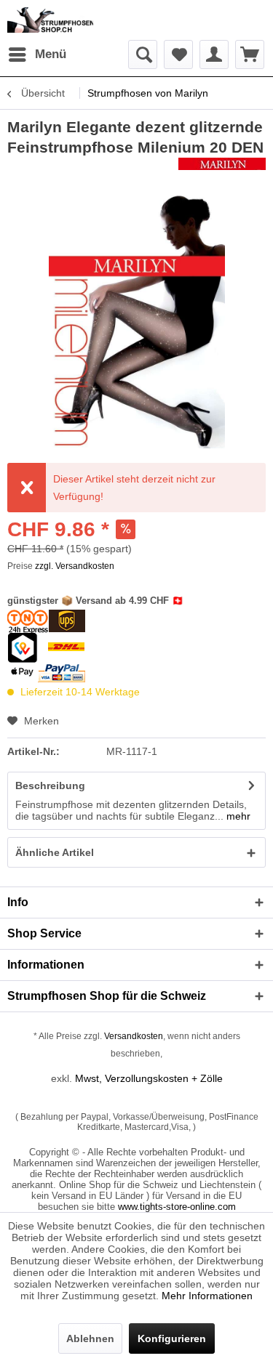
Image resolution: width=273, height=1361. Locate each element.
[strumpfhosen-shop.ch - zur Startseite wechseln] (50, 20)
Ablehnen (90, 1338)
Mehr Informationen (207, 1295)
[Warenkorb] (249, 54)
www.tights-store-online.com (177, 1206)
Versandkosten (133, 1036)
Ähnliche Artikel (54, 852)
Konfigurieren (172, 1338)
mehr (236, 816)
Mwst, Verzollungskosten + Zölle (149, 1078)
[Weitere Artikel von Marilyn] (222, 170)
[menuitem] (37, 54)
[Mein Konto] (214, 54)
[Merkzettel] (178, 54)
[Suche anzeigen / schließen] (142, 54)
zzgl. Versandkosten (74, 566)
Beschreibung (50, 785)
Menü (50, 54)
